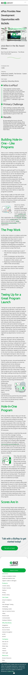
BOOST (4, 636)
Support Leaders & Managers (9, 580)
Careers (4, 648)
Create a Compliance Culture (9, 576)
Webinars (4, 662)
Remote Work (5, 615)
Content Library (6, 585)
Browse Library (6, 594)
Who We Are (5, 641)
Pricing (3, 592)
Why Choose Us (6, 627)
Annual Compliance (6, 600)
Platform (4, 590)
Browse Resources (6, 658)
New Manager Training (7, 604)
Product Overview (6, 588)
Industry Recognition (7, 632)
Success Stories (6, 629)
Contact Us (5, 644)
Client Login (5, 653)
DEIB (3, 602)
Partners (4, 650)
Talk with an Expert (9, 548)
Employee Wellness (7, 620)
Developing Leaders (7, 609)
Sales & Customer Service (8, 611)
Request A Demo (14, 570)
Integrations (5, 625)
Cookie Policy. (10, 671)
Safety (3, 613)
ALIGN (3, 634)
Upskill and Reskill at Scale (8, 578)
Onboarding (5, 606)
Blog (3, 660)
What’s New (5, 646)
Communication (6, 618)
